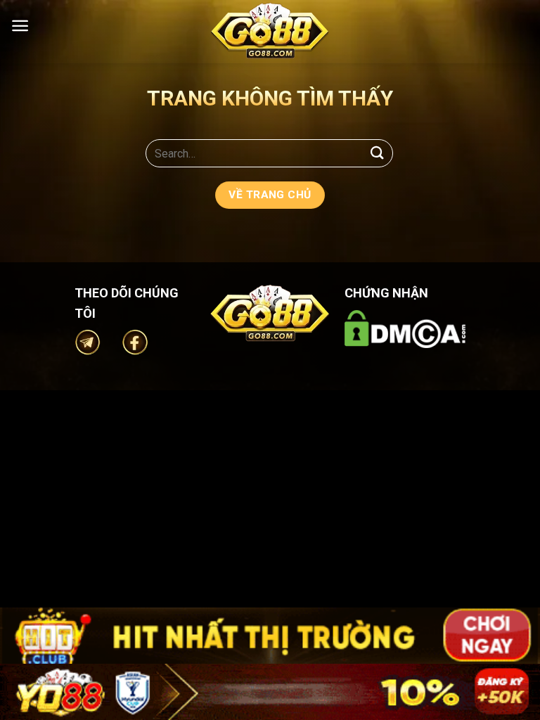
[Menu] (20, 25)
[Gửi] (378, 153)
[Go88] (270, 30)
